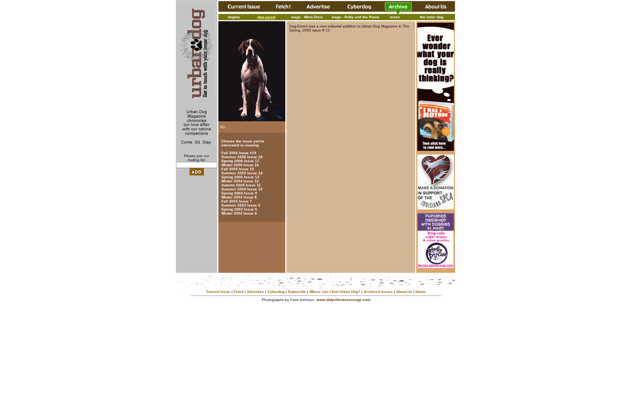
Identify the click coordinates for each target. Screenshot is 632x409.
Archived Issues (378, 292)
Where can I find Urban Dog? (334, 292)
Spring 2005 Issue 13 (240, 177)
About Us (404, 292)
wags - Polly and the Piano (355, 17)
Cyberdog (276, 292)
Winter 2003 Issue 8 (239, 197)
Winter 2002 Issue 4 (239, 213)
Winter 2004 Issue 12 (240, 181)
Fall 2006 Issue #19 (238, 153)
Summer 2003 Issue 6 (240, 205)
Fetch (239, 292)
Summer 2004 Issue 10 (242, 189)
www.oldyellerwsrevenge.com (343, 300)
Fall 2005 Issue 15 (237, 169)
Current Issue (218, 292)
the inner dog (431, 17)
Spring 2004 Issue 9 (239, 193)
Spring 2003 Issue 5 (239, 209)
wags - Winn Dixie (307, 17)
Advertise (255, 292)
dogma (234, 17)
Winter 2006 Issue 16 (240, 165)
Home (420, 292)
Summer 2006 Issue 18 (242, 157)
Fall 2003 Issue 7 (236, 201)
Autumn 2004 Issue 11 (241, 185)
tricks (395, 17)
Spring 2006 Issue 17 (240, 161)
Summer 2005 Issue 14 (242, 173)
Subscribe (297, 292)
